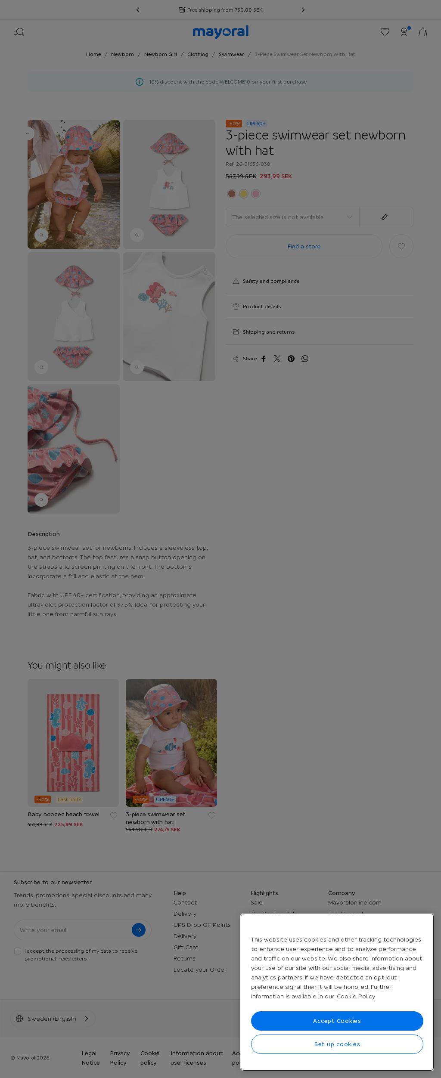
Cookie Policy (356, 996)
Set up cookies (337, 1044)
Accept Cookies (337, 1021)
